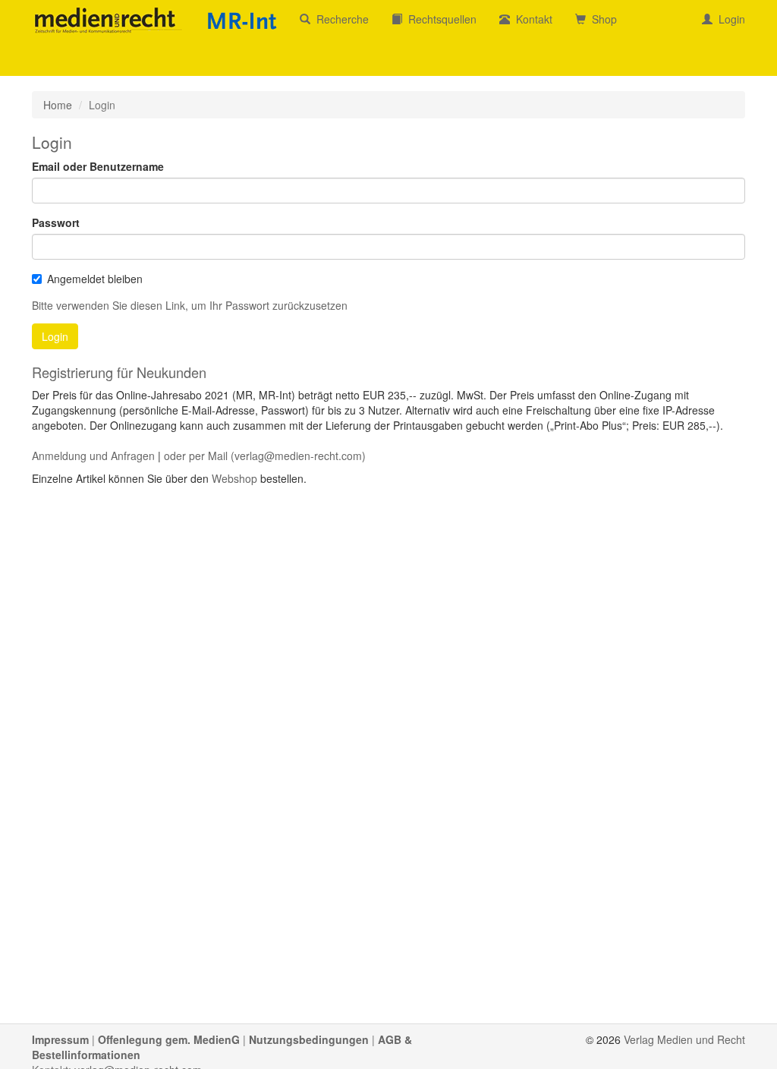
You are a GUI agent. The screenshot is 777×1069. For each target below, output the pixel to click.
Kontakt (531, 19)
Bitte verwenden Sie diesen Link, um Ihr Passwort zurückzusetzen (190, 305)
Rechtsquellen (439, 19)
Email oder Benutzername (98, 166)
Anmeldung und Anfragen (93, 455)
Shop (601, 19)
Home (57, 104)
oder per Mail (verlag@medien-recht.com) (265, 455)
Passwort (56, 222)
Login (729, 19)
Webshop (234, 478)
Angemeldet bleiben (95, 278)
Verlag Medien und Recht (684, 1039)
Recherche (339, 19)
